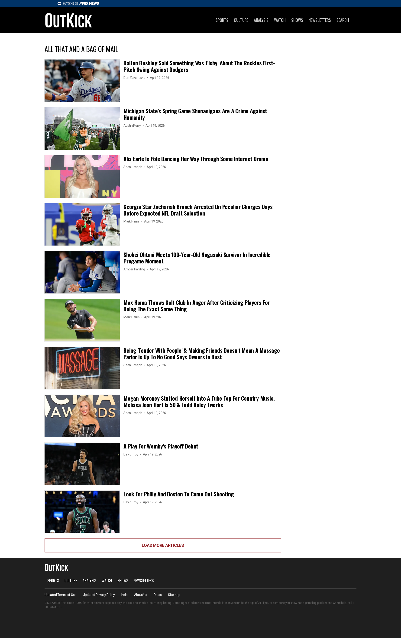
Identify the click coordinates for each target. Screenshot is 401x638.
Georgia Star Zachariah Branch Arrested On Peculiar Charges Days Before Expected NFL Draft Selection (197, 209)
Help (124, 595)
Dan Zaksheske (134, 78)
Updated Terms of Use (60, 595)
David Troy (130, 454)
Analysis (261, 20)
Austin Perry (132, 125)
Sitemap (174, 595)
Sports (222, 20)
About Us (140, 595)
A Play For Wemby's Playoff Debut (160, 446)
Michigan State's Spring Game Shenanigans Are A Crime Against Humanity (195, 113)
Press (158, 595)
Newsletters (320, 20)
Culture (241, 20)
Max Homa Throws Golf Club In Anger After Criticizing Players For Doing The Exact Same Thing (196, 305)
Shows (297, 20)
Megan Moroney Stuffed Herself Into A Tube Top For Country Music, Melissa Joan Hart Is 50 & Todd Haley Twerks (199, 401)
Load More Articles (163, 545)
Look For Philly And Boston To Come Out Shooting (178, 494)
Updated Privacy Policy (99, 595)
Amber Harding (134, 269)
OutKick (69, 20)
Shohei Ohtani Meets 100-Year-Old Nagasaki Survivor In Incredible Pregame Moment (197, 257)
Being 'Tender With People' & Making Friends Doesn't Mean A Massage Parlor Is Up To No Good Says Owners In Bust (201, 353)
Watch (280, 20)
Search (342, 20)
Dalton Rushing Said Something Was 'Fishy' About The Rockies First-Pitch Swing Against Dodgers (199, 66)
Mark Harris (131, 221)
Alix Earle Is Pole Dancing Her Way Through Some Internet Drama (195, 158)
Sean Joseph (132, 167)
